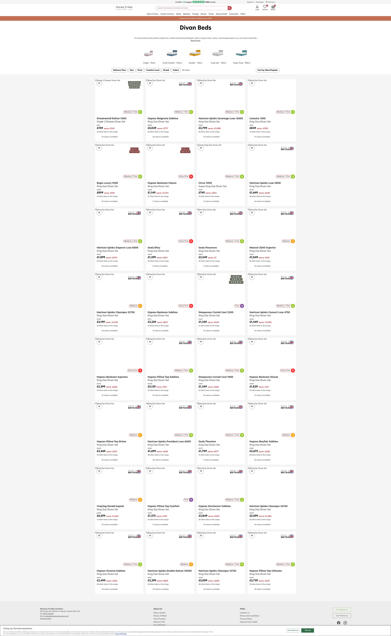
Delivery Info (159, 622)
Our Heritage (159, 625)
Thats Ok (308, 630)
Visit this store (45, 619)
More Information (121, 634)
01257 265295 (48, 614)
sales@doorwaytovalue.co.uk (57, 616)
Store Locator (160, 613)
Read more (195, 41)
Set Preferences (342, 610)
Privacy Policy (246, 619)
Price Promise (160, 619)
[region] (195, 630)
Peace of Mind (160, 616)
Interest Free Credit (248, 622)
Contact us (244, 613)
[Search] (230, 8)
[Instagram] (345, 622)
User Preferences (342, 616)
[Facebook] (338, 622)
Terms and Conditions (249, 616)
